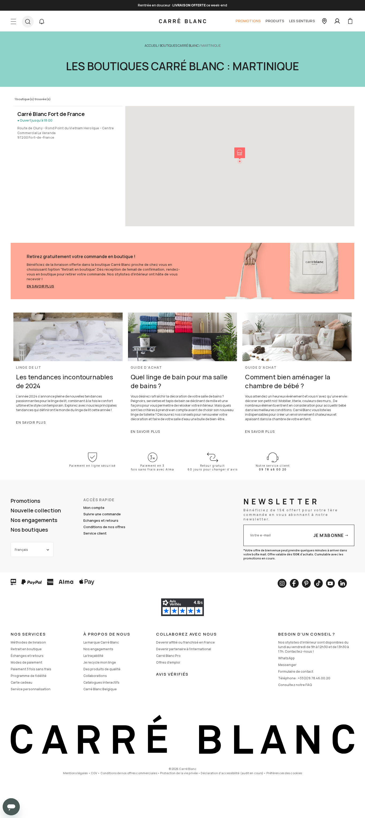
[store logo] (182, 21)
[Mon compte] (337, 21)
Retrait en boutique (26, 649)
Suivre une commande (102, 514)
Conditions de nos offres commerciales (128, 773)
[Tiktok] (318, 583)
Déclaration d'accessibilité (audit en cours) (232, 773)
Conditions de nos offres (104, 526)
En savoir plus (40, 286)
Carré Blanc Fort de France (51, 114)
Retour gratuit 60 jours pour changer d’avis (213, 467)
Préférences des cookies (284, 773)
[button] (41, 21)
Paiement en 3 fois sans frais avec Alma (152, 467)
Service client (95, 533)
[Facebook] (294, 583)
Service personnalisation (31, 689)
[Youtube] (330, 583)
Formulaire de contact (295, 671)
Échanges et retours (27, 655)
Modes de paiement (26, 662)
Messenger (287, 665)
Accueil (151, 45)
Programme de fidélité (28, 675)
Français (21, 549)
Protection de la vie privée (179, 773)
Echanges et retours (100, 520)
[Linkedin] (342, 583)
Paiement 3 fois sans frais (31, 669)
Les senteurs (302, 20)
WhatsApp (286, 658)
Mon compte (93, 507)
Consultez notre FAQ (295, 685)
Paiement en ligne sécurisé (92, 466)
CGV (94, 773)
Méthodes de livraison (28, 642)
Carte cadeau (21, 682)
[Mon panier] (350, 21)
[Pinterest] (306, 583)
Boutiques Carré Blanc (179, 45)
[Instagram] (282, 583)
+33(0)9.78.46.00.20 (314, 678)
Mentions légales (75, 773)
